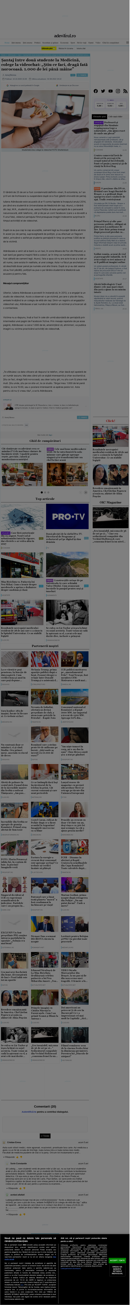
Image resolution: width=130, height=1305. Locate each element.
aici (22, 1285)
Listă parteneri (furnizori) (71, 1268)
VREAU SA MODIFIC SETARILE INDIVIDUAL (117, 1270)
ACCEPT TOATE (117, 1260)
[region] (65, 1269)
